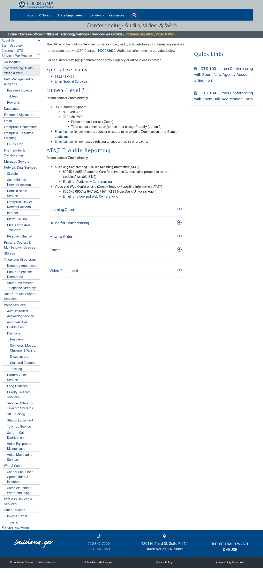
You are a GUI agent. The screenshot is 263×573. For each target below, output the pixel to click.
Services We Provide (107, 34)
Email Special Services (71, 81)
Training (12, 522)
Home (12, 34)
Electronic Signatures (19, 115)
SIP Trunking (16, 414)
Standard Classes (23, 363)
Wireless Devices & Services (18, 501)
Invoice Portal (17, 516)
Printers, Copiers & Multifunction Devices (19, 245)
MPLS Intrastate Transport (19, 227)
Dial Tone (13, 333)
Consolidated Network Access (19, 182)
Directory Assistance (22, 266)
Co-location (12, 62)
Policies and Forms (16, 527)
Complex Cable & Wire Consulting (19, 490)
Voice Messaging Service (19, 457)
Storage (9, 253)
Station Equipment (20, 420)
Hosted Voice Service (17, 377)
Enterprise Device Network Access (20, 204)
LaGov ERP (15, 144)
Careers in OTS (12, 51)
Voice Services (15, 305)
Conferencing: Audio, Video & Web (18, 70)
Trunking (16, 369)
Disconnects (19, 357)
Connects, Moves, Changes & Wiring (23, 348)
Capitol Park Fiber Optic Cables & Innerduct (20, 477)
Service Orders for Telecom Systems (20, 405)
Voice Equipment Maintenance (19, 446)
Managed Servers (16, 161)
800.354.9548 (99, 549)
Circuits (12, 174)
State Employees (70, 15)
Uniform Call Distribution (15, 435)
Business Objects (19, 90)
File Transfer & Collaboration (14, 152)
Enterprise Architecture (20, 127)
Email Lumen (64, 132)
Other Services (14, 510)
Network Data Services (20, 167)
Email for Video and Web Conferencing (90, 196)
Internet (12, 213)
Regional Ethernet (19, 236)
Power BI (13, 102)
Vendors (96, 15)
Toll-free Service (19, 426)
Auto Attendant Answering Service (20, 313)
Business (17, 339)
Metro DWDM (17, 219)
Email (8, 121)
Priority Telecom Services (19, 394)
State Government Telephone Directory (21, 285)
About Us (8, 40)
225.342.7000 (99, 543)
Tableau (12, 96)
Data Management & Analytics (18, 81)
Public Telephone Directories (19, 274)
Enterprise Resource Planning (18, 135)
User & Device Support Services (20, 296)
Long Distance (17, 386)
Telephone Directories (20, 260)
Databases (12, 109)
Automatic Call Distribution (17, 324)
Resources (117, 15)
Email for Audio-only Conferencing (87, 182)
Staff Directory (12, 45)
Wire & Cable (13, 466)
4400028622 (106, 51)
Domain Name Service (17, 193)
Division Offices (38, 15)
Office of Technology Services (67, 34)
